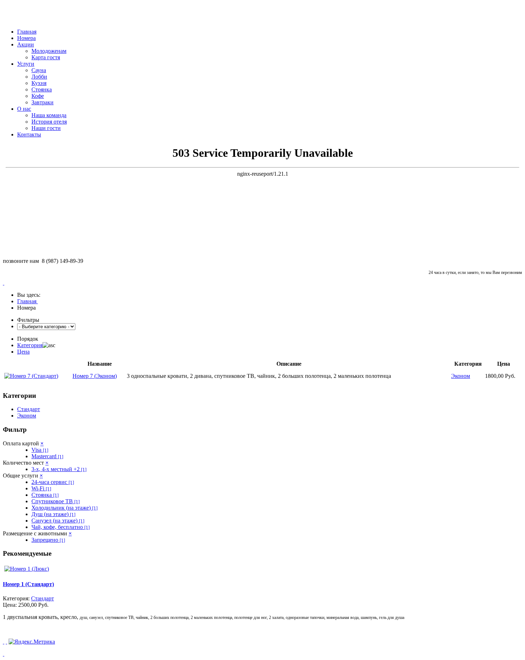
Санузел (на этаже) (57, 521)
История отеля (49, 122)
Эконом (26, 415)
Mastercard (47, 456)
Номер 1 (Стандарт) (28, 584)
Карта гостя (45, 57)
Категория (29, 345)
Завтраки (42, 102)
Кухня (38, 83)
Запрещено (48, 540)
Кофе (37, 96)
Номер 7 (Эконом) (94, 376)
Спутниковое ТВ (55, 501)
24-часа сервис (52, 482)
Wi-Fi (41, 488)
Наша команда (48, 115)
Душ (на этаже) (53, 514)
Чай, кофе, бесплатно (60, 527)
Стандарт (28, 409)
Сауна (38, 70)
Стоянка (41, 89)
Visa (39, 450)
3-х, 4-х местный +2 (58, 469)
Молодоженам (48, 51)
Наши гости (46, 128)
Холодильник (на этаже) (64, 508)
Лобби (39, 77)
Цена (23, 352)
